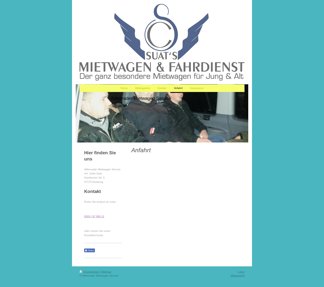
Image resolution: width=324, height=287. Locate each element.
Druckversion (91, 271)
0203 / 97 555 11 (94, 216)
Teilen (90, 250)
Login (241, 271)
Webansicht (237, 275)
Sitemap (106, 271)
